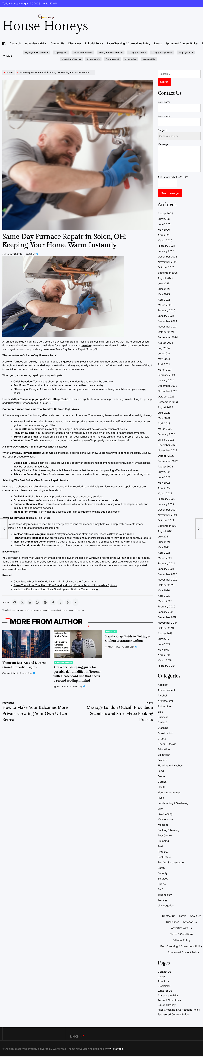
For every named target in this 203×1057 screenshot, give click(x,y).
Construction (165, 733)
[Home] (9, 75)
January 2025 (166, 315)
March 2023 (165, 428)
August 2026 (165, 213)
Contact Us (57, 43)
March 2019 (165, 660)
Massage (163, 824)
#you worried (112, 59)
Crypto (162, 738)
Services (163, 878)
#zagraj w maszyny (71, 59)
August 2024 (165, 342)
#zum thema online (82, 52)
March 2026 (165, 240)
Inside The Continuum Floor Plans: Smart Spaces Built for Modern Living (55, 589)
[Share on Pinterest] (45, 602)
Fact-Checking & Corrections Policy (128, 43)
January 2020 (166, 611)
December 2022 (167, 445)
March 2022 (165, 493)
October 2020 (166, 585)
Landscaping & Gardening (173, 803)
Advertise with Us (36, 43)
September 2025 (168, 272)
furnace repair (22, 610)
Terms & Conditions (181, 934)
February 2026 (166, 245)
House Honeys (45, 26)
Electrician (164, 754)
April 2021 (164, 552)
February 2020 (166, 606)
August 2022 (165, 466)
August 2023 (165, 407)
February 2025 (166, 310)
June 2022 (164, 477)
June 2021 (164, 541)
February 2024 (166, 375)
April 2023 (164, 423)
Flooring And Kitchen (170, 765)
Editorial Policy (94, 43)
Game (161, 776)
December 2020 (167, 574)
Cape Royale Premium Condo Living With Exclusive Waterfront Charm (54, 581)
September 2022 (168, 461)
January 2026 (166, 251)
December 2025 (167, 256)
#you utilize (130, 59)
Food (161, 770)
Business (11, 610)
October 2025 (166, 267)
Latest (158, 43)
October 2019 (166, 628)
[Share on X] (22, 602)
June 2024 (164, 353)
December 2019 (167, 617)
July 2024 (164, 348)
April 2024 (164, 364)
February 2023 (166, 434)
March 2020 (165, 601)
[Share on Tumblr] (60, 602)
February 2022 (166, 498)
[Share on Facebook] (15, 602)
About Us (15, 43)
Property (163, 851)
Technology (165, 894)
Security (162, 873)
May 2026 (164, 229)
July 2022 (164, 471)
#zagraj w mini (186, 52)
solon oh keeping (76, 610)
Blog (160, 711)
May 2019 (163, 649)
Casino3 (163, 722)
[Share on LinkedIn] (30, 602)
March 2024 (165, 369)
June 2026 (164, 224)
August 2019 (165, 633)
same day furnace (59, 610)
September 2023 (168, 401)
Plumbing (163, 840)
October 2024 (166, 331)
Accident (163, 684)
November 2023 (167, 391)
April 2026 (164, 235)
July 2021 (163, 536)
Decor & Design (167, 744)
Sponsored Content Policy (182, 43)
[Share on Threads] (68, 602)
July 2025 (164, 283)
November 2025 (167, 261)
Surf (160, 889)
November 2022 (167, 450)
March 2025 (165, 305)
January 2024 (166, 380)
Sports (162, 884)
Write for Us (190, 922)
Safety (161, 867)
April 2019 (164, 655)
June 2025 (164, 288)
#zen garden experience (110, 52)
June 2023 (164, 412)
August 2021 (165, 531)
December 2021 (167, 509)
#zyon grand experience (37, 52)
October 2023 (166, 396)
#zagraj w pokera (137, 52)
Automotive (164, 706)
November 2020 (167, 579)
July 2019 (163, 638)
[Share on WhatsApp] (37, 602)
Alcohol (162, 695)
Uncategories (166, 905)
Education (111, 631)
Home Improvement (63, 662)
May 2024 (164, 358)
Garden (162, 781)
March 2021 (165, 558)
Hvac (161, 797)
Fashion (162, 760)
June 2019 (164, 644)
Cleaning (163, 727)
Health (161, 787)
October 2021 (166, 520)
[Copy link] (75, 602)
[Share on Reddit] (53, 602)
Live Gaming (165, 814)
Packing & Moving (168, 830)
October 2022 (166, 455)
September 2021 (167, 525)
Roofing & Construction (171, 862)
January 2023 (166, 439)
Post (160, 846)
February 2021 (166, 563)
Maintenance (165, 819)
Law (160, 808)
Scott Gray (31, 254)
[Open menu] (4, 43)
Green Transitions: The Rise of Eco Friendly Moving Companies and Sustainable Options (65, 585)
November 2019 (167, 622)
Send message (170, 193)
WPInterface (115, 1048)
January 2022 (166, 504)
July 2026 (164, 218)
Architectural (165, 700)
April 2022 (164, 488)
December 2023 (167, 385)
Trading (162, 900)
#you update (149, 59)
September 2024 (168, 337)
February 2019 (166, 665)
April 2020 (164, 595)
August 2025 (165, 278)
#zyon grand (61, 52)
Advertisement (166, 690)
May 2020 (164, 590)
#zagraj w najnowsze (162, 52)
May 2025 (164, 294)
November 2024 (167, 326)
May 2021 (163, 547)
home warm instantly (40, 610)
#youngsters (93, 59)
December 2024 (167, 321)
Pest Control (165, 835)
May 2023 (164, 418)
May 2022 (164, 482)
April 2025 (164, 299)
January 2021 (166, 568)
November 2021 (167, 515)
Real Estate (164, 857)
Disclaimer (74, 43)
